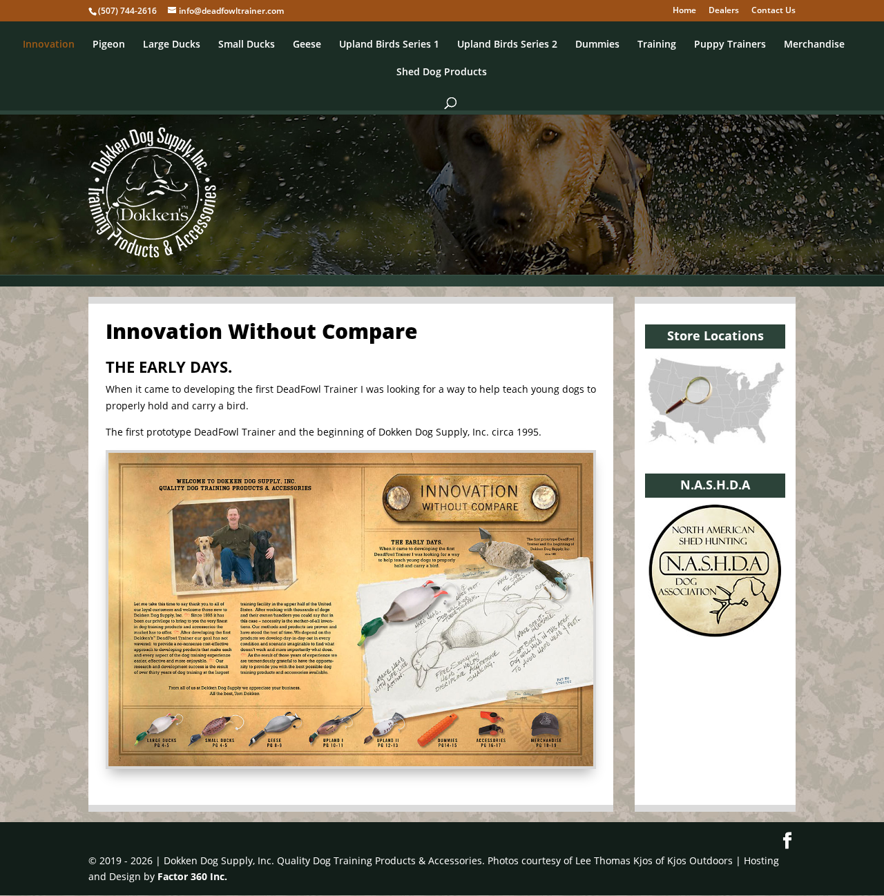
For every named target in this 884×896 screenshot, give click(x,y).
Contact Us (773, 11)
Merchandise (814, 44)
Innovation (49, 44)
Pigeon (109, 44)
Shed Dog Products (441, 72)
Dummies (597, 44)
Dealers (724, 11)
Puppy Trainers (730, 44)
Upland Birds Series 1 (389, 44)
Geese (307, 44)
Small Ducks (246, 44)
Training (656, 44)
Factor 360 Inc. (192, 876)
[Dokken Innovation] (351, 762)
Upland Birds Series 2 (507, 44)
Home (684, 11)
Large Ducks (171, 44)
